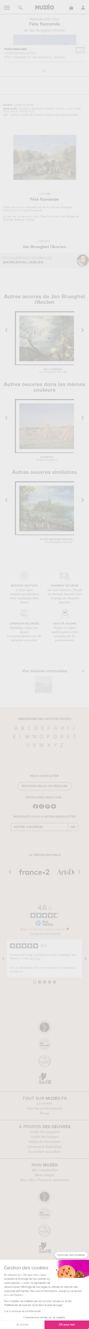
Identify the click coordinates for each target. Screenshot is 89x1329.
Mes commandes (45, 1170)
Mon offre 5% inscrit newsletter (44, 1180)
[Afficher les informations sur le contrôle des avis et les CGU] (67, 929)
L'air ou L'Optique (53, 370)
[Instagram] (41, 808)
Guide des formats (44, 1136)
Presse (44, 1113)
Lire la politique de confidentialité (22, 1311)
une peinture (33, 207)
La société (44, 1103)
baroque (36, 210)
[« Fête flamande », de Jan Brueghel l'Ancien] (43, 684)
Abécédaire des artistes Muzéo (44, 719)
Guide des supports (45, 1132)
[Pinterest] (47, 808)
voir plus (34, 958)
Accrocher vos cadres (44, 1151)
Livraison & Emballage (44, 1146)
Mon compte (44, 1175)
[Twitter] (54, 808)
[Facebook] (35, 808)
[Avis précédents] (3, 958)
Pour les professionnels (45, 1108)
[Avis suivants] (86, 958)
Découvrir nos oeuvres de (27, 260)
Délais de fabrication (44, 1141)
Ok (73, 827)
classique (66, 207)
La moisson (47, 458)
